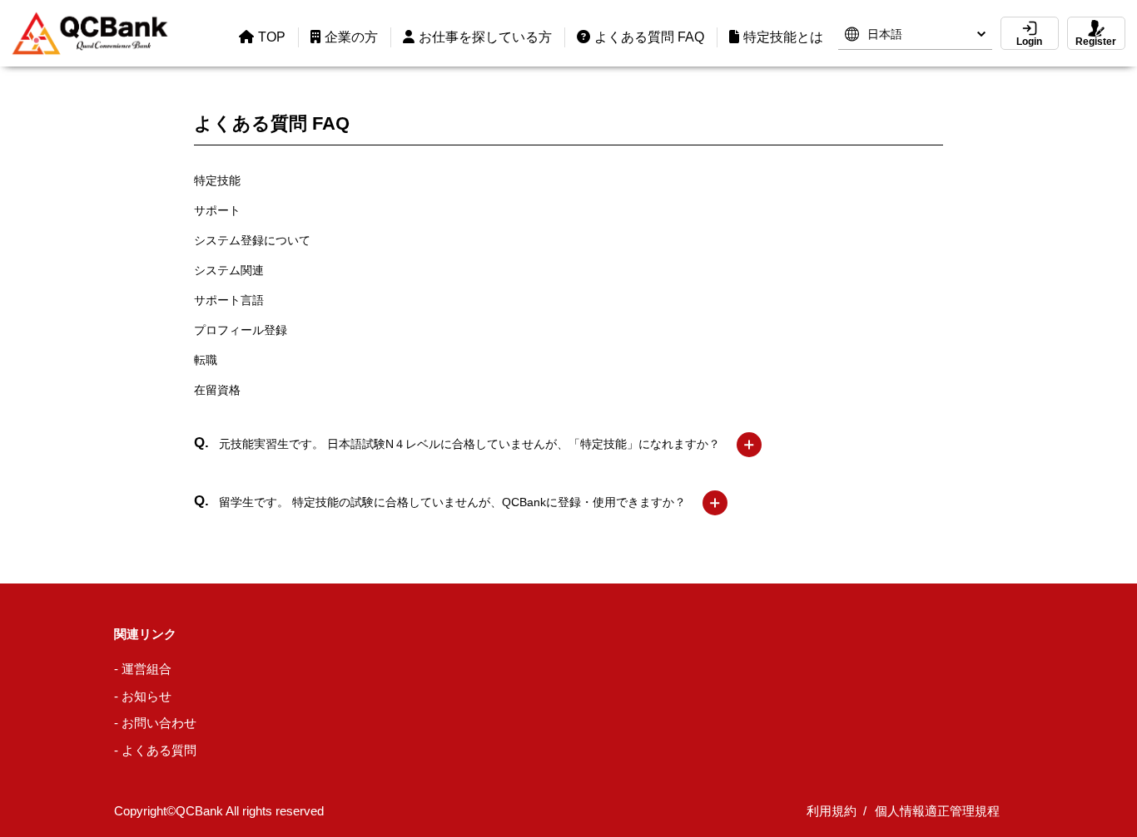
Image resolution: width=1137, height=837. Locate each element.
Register (1095, 41)
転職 (205, 360)
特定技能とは (783, 37)
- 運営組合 (142, 669)
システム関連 (229, 270)
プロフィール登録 (240, 330)
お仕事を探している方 (485, 37)
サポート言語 (229, 300)
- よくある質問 (155, 750)
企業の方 (351, 37)
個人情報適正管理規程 (937, 811)
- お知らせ (142, 696)
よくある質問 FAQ (649, 37)
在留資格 (217, 389)
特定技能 (217, 180)
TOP (271, 37)
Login (1029, 41)
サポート (217, 210)
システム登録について (252, 240)
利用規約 (831, 811)
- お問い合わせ (155, 723)
